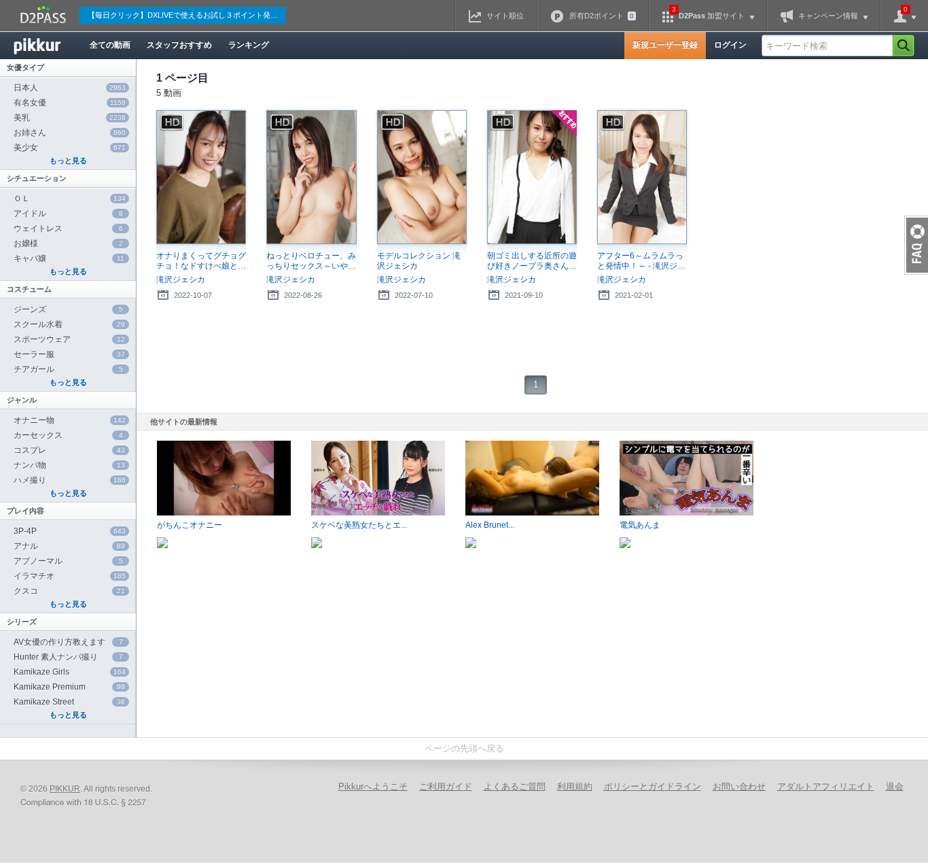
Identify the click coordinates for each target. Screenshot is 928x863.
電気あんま (640, 525)
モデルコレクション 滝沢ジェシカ (419, 261)
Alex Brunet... (489, 525)
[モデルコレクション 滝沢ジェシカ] (422, 177)
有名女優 (70, 102)
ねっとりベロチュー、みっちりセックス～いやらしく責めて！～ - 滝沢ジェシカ (311, 261)
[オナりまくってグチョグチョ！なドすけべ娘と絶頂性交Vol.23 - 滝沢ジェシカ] (201, 177)
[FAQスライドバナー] (916, 245)
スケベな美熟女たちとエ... (359, 525)
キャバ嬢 (69, 258)
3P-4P (70, 531)
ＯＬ (70, 198)
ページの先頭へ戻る (464, 748)
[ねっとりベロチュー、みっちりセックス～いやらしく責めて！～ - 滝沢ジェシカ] (311, 177)
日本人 (70, 87)
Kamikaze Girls (70, 672)
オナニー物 (70, 420)
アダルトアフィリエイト (825, 786)
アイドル (68, 213)
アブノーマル (68, 561)
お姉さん (70, 132)
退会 (895, 786)
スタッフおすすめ (179, 45)
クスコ (69, 591)
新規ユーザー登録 (665, 45)
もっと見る (68, 160)
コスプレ (69, 450)
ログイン (730, 45)
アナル (69, 546)
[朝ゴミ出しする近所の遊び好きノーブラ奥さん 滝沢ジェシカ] (532, 177)
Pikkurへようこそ (373, 786)
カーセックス (68, 435)
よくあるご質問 (515, 786)
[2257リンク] (84, 803)
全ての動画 (110, 45)
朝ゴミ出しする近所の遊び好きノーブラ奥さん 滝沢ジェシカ (532, 261)
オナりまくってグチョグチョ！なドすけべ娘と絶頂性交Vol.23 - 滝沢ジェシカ (201, 261)
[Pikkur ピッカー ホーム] (48, 45)
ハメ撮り (70, 480)
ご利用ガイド (445, 786)
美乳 (70, 117)
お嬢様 (68, 243)
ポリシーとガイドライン (652, 786)
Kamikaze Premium (69, 687)
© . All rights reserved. (86, 789)
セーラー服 (69, 354)
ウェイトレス (68, 228)
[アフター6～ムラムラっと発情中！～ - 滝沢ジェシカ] (642, 177)
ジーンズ (68, 309)
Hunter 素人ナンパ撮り (68, 657)
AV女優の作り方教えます (68, 642)
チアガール (68, 369)
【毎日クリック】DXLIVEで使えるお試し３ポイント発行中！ (187, 15)
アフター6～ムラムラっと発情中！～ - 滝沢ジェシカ (641, 261)
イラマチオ (70, 576)
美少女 (70, 147)
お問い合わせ (739, 786)
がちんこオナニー (189, 525)
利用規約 (574, 786)
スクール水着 (69, 324)
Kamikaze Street (69, 702)
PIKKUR (65, 789)
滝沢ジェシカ (180, 279)
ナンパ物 (69, 465)
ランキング (248, 45)
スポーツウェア (69, 339)
